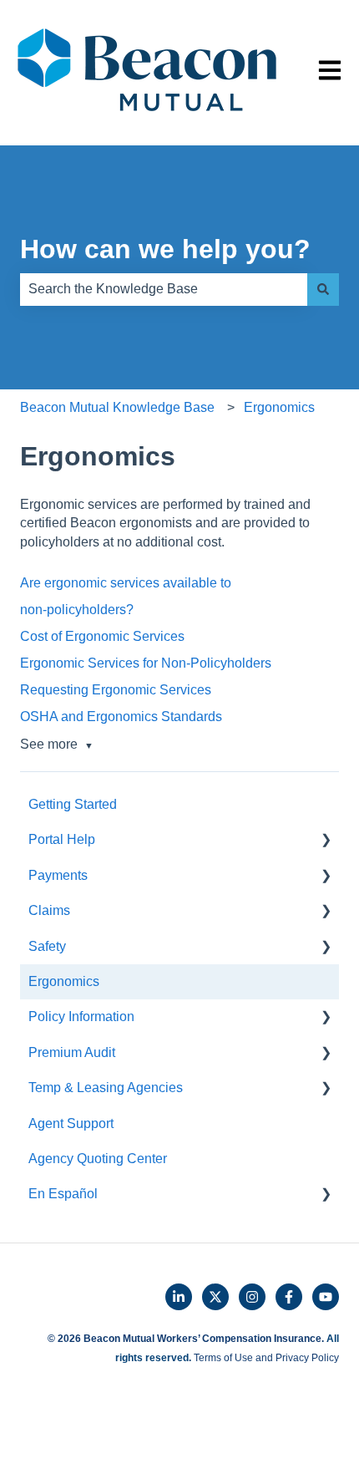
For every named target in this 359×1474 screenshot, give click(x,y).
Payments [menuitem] (58, 875)
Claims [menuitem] (49, 910)
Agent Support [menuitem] (71, 1123)
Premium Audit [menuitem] (71, 1052)
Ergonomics (279, 407)
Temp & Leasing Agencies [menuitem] (105, 1087)
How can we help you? (165, 249)
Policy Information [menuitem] (81, 1016)
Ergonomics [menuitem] (63, 981)
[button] (325, 841)
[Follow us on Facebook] (289, 1296)
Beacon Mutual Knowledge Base (117, 407)
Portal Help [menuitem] (61, 839)
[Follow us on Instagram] (252, 1296)
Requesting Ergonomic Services (115, 690)
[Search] (323, 289)
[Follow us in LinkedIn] (178, 1296)
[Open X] (215, 1296)
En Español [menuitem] (63, 1194)
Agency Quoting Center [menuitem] (97, 1158)
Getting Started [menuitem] (72, 804)
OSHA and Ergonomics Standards (121, 716)
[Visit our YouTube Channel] (325, 1296)
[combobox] (163, 289)
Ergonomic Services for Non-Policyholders (145, 663)
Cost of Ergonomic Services (102, 636)
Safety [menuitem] (47, 946)
